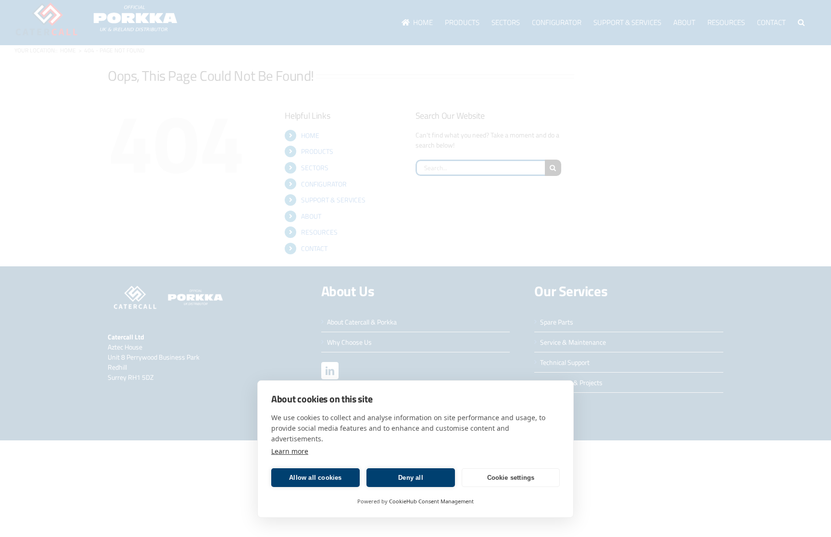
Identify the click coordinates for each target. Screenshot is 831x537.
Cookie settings (511, 477)
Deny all (410, 477)
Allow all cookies (315, 477)
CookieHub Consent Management (431, 501)
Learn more (289, 451)
